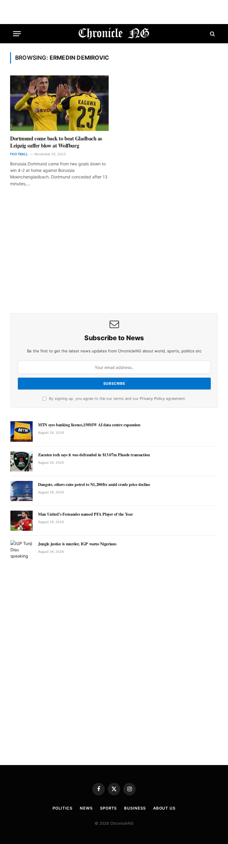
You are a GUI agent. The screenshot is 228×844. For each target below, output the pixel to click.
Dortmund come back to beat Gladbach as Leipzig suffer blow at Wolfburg (56, 142)
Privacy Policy (152, 398)
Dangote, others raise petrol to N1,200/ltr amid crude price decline (94, 484)
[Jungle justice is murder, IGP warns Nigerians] (21, 550)
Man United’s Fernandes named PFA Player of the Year (85, 514)
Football (19, 154)
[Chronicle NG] (114, 33)
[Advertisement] (114, 258)
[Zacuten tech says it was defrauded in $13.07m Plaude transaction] (21, 461)
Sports (108, 808)
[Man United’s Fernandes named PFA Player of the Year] (21, 521)
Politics (62, 808)
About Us (164, 808)
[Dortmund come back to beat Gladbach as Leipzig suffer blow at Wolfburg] (59, 103)
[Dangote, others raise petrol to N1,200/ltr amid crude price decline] (21, 491)
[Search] (212, 33)
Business (134, 808)
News (86, 808)
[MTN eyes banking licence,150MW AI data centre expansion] (21, 431)
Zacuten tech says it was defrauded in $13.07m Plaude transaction (94, 455)
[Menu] (17, 33)
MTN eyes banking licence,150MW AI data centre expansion (89, 425)
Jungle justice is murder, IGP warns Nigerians (77, 544)
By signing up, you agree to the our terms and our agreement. (117, 398)
